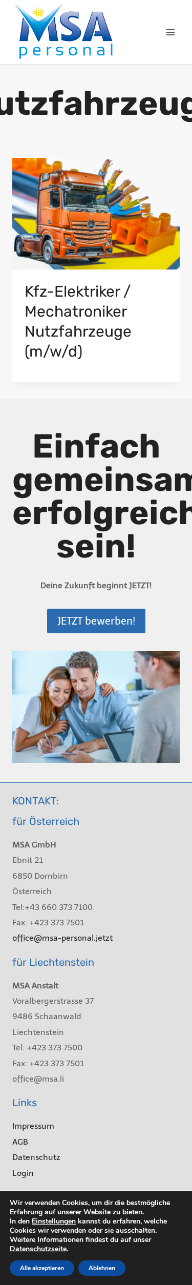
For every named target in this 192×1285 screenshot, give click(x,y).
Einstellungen (54, 1221)
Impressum (33, 1126)
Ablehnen (102, 1268)
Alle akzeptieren (42, 1268)
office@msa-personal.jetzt (62, 938)
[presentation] (96, 214)
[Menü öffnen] (170, 32)
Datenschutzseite (38, 1249)
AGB (20, 1142)
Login (23, 1173)
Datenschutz (36, 1157)
